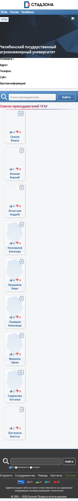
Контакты (56, 475)
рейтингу (60, 110)
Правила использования (52, 496)
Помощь (43, 475)
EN (31, 482)
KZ (49, 482)
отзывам (72, 110)
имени (49, 110)
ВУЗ (12, 467)
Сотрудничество (25, 475)
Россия (14, 12)
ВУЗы (4, 12)
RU (22, 482)
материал (36, 467)
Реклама (71, 475)
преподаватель (23, 467)
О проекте (6, 475)
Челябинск (27, 12)
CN (58, 482)
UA (40, 482)
